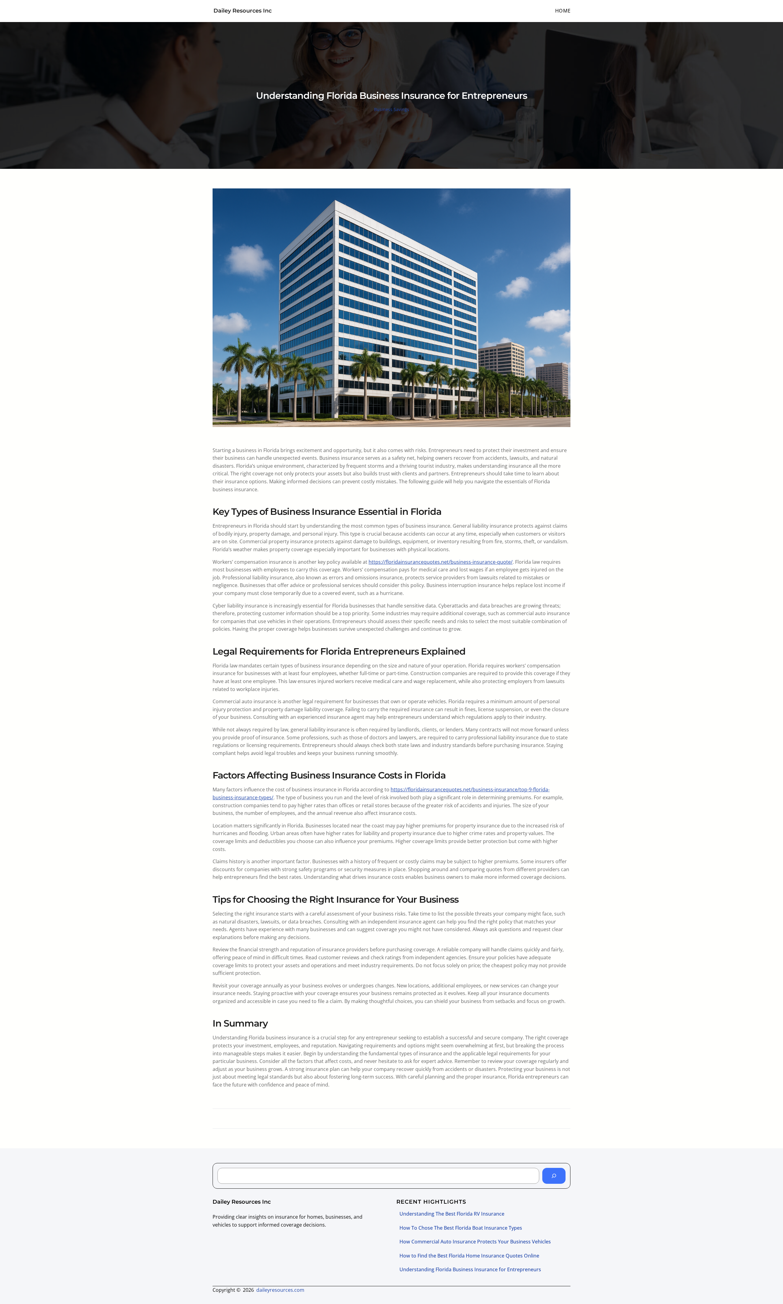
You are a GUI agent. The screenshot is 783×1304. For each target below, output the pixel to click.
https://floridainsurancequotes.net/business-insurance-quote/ (441, 562)
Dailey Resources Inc (242, 10)
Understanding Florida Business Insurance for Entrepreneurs (470, 1269)
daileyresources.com (280, 1290)
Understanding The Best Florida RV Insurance (451, 1213)
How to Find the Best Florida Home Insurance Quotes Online (469, 1255)
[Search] (554, 1176)
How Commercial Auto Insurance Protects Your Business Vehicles (475, 1241)
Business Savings (391, 109)
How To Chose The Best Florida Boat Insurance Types (460, 1227)
